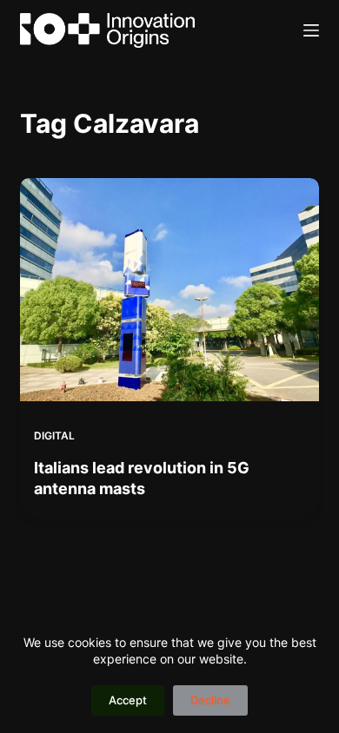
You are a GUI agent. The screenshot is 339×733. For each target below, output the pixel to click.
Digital (54, 435)
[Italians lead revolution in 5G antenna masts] (169, 289)
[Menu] (311, 30)
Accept (128, 700)
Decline (210, 700)
